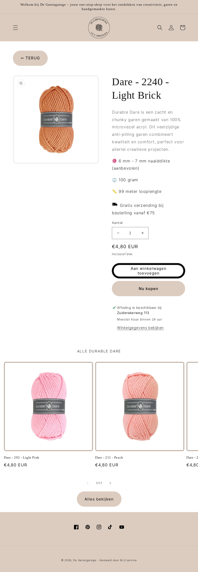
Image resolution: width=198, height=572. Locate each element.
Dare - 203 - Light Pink (21, 457)
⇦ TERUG (30, 58)
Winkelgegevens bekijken (140, 327)
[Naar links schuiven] (87, 483)
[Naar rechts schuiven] (110, 483)
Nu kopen (148, 288)
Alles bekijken (99, 499)
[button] (15, 27)
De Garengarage (84, 560)
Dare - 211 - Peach (109, 457)
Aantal (117, 223)
